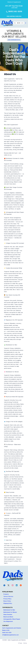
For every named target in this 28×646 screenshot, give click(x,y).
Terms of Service (8, 596)
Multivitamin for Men (9, 610)
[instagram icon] (12, 585)
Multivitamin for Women (10, 612)
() (20, 23)
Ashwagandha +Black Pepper (11, 619)
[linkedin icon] (17, 585)
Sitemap (25, 643)
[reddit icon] (21, 585)
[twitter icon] (8, 585)
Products (6, 594)
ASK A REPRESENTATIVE (14, 39)
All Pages (20, 643)
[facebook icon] (4, 585)
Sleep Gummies (7, 614)
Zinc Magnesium (8, 621)
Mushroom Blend (8, 617)
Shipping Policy (7, 603)
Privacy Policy (7, 598)
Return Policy (7, 601)
